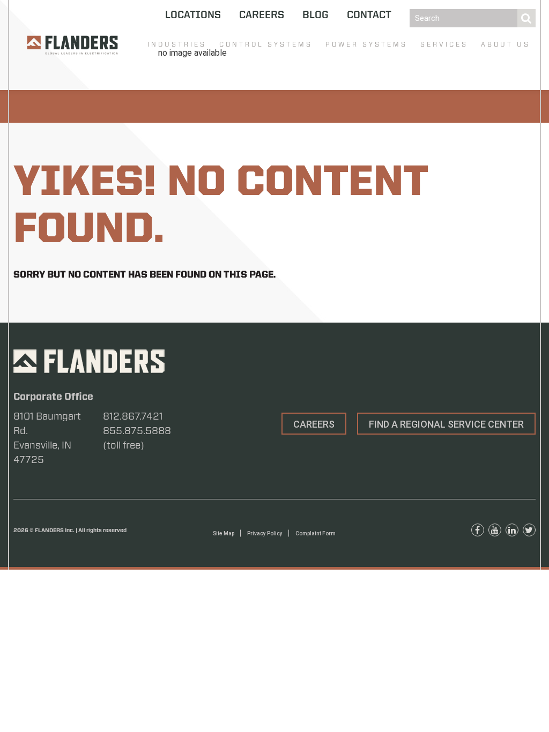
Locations (193, 15)
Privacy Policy (265, 533)
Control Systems (266, 44)
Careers (261, 15)
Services (444, 44)
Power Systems (366, 44)
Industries (176, 44)
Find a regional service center (446, 424)
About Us (505, 44)
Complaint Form (315, 533)
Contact (369, 15)
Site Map (223, 533)
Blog (315, 15)
